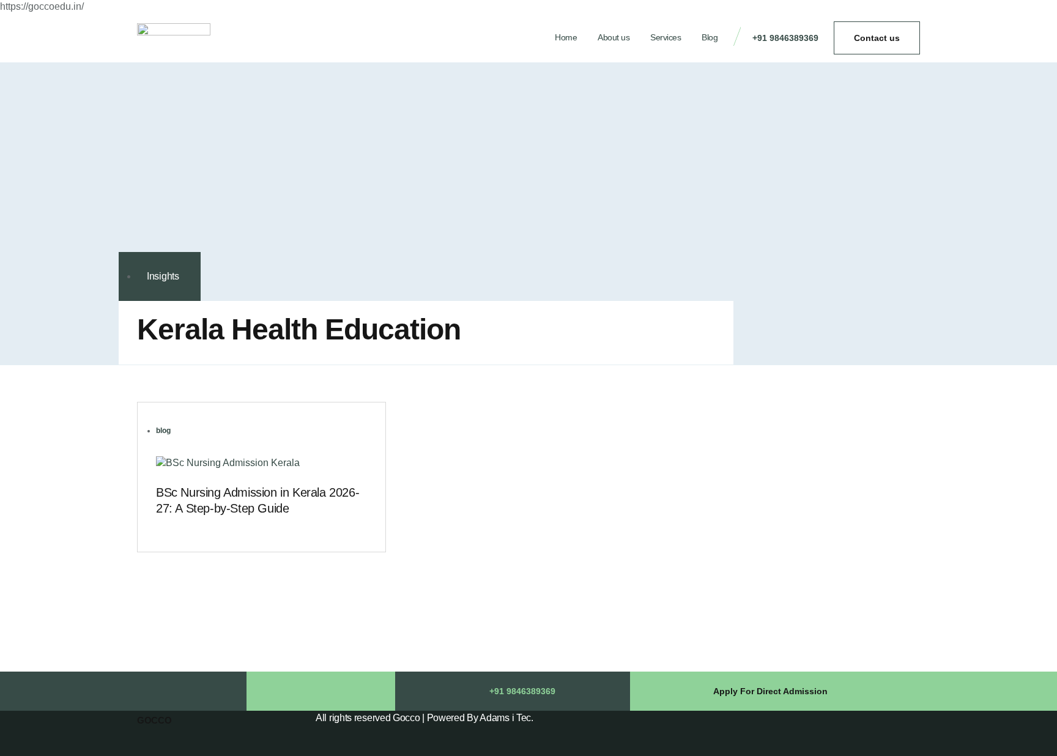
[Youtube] (351, 691)
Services (665, 37)
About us (613, 37)
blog (163, 430)
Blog (710, 37)
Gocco (154, 720)
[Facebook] (291, 691)
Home (566, 37)
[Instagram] (321, 691)
